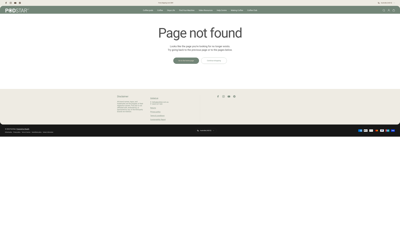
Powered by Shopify (22, 129)
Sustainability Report (158, 120)
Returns (153, 108)
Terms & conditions (157, 116)
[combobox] (386, 3)
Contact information (48, 132)
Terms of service (26, 132)
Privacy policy (155, 112)
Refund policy (8, 132)
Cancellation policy (37, 132)
